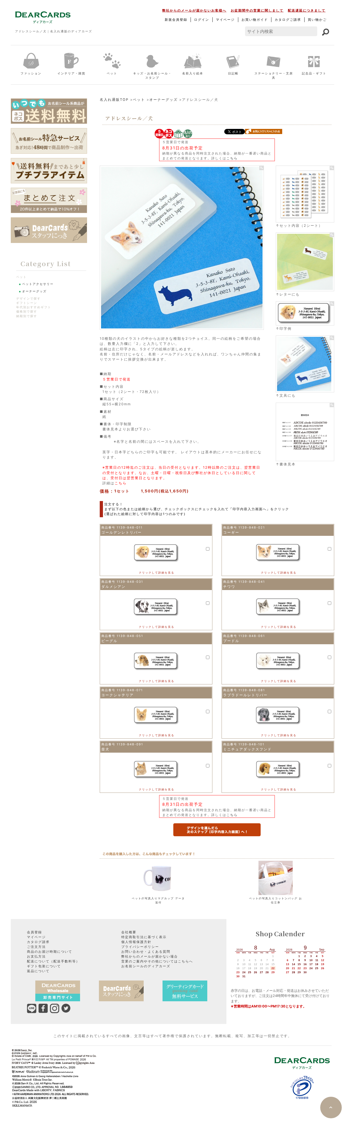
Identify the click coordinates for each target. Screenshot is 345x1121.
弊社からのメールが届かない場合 (149, 956)
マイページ (225, 20)
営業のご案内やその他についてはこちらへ (157, 961)
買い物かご (317, 20)
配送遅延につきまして (307, 10)
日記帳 (233, 73)
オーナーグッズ (163, 100)
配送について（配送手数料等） (53, 961)
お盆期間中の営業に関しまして (257, 10)
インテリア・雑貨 (71, 73)
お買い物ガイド (255, 20)
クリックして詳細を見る (156, 572)
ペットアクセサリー (38, 284)
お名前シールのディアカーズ (145, 966)
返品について (38, 971)
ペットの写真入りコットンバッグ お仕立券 (275, 900)
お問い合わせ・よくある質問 (145, 951)
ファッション (31, 73)
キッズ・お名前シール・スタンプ (152, 75)
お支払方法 (36, 956)
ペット (112, 73)
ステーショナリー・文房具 (273, 75)
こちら (232, 158)
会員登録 (34, 932)
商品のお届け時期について (49, 951)
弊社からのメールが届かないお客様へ (194, 10)
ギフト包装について (44, 966)
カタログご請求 (288, 20)
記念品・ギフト (314, 73)
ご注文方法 (36, 947)
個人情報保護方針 (136, 942)
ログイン (201, 20)
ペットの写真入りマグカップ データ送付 (158, 900)
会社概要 (128, 932)
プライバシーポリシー (140, 947)
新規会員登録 (176, 20)
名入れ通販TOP (114, 100)
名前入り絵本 (192, 73)
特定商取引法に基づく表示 (144, 937)
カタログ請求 (38, 942)
